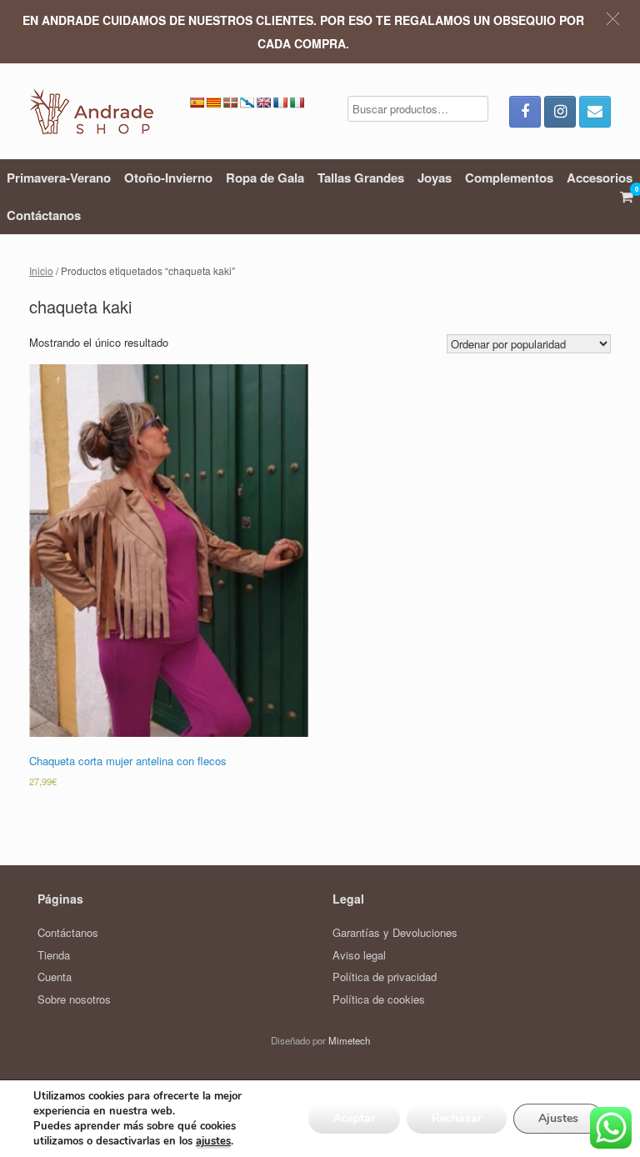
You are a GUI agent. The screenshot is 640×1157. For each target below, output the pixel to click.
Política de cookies (378, 999)
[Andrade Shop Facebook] (525, 112)
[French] (280, 102)
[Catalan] (213, 102)
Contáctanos (44, 215)
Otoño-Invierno (168, 177)
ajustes (213, 1141)
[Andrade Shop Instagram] (560, 112)
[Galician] (246, 102)
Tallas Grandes (361, 177)
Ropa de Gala (265, 177)
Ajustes (558, 1118)
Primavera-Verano (59, 177)
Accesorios (599, 177)
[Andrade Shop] (91, 111)
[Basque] (230, 102)
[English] (263, 102)
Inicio (41, 270)
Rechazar (457, 1118)
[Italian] (296, 102)
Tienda (54, 955)
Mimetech (349, 1040)
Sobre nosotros (74, 999)
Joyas (435, 177)
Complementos (509, 177)
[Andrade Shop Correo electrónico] (595, 112)
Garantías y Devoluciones (395, 932)
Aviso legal (359, 955)
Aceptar (354, 1118)
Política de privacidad (384, 976)
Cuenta (55, 976)
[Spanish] (196, 102)
